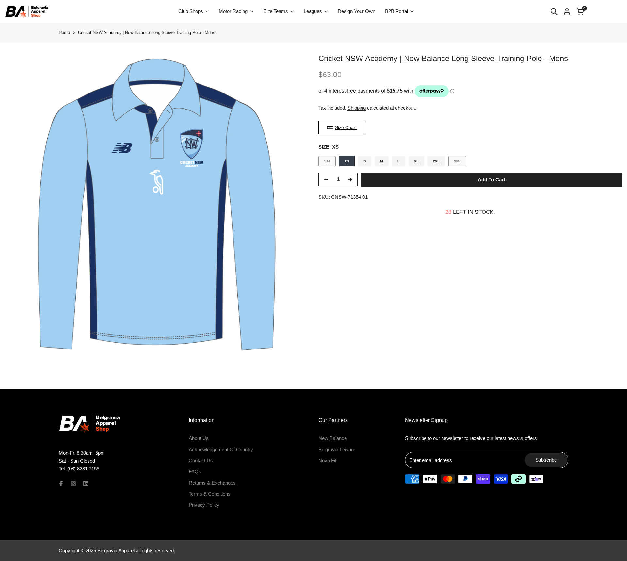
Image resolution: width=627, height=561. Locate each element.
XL (416, 161)
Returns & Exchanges (212, 482)
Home (64, 32)
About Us (199, 438)
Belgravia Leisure (336, 449)
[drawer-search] (554, 11)
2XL (436, 161)
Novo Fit (327, 460)
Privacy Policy (204, 505)
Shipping (356, 107)
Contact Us (201, 460)
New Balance (332, 438)
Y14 (330, 162)
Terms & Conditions (210, 494)
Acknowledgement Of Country (221, 449)
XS (347, 161)
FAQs (195, 471)
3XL (460, 162)
